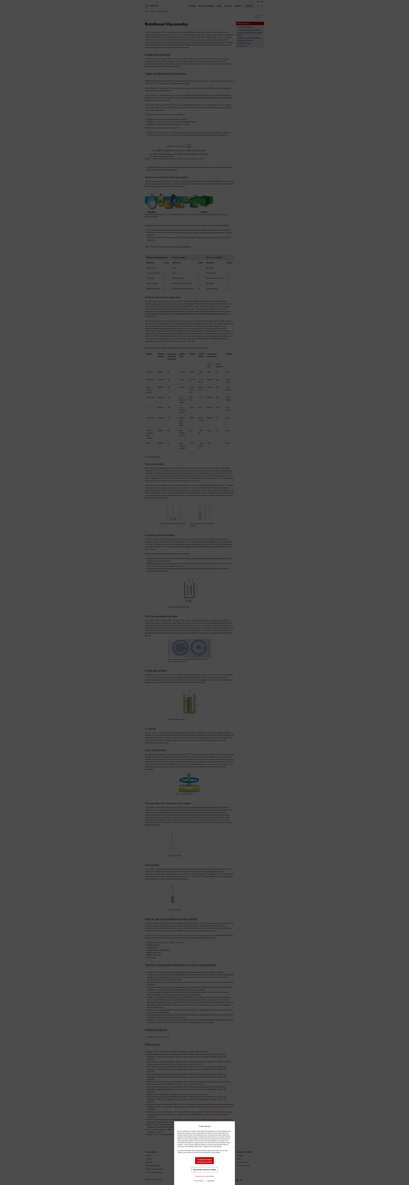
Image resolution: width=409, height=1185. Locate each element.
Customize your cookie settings (204, 1176)
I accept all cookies (204, 1161)
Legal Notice (210, 1181)
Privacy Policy (199, 1181)
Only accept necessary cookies (204, 1170)
